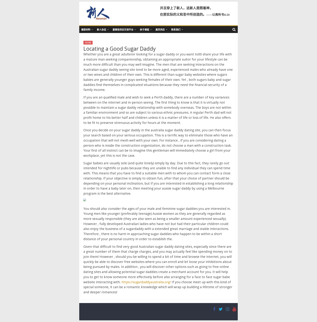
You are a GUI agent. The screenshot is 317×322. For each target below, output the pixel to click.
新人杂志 (101, 29)
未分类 (88, 42)
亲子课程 (144, 29)
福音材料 (85, 29)
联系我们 (175, 29)
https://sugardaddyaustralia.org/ (146, 282)
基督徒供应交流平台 (123, 29)
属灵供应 (160, 29)
